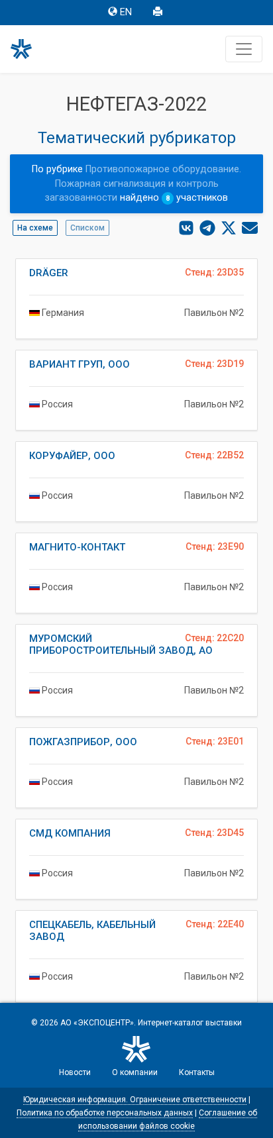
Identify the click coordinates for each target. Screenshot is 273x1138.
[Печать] (159, 12)
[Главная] (27, 49)
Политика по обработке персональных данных (105, 1112)
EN (126, 12)
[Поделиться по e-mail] (250, 228)
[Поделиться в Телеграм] (207, 228)
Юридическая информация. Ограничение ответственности (134, 1099)
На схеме (35, 228)
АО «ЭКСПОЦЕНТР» (97, 1022)
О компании (135, 1072)
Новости (75, 1072)
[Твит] (229, 228)
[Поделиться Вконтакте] (186, 228)
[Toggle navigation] (243, 49)
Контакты (197, 1072)
